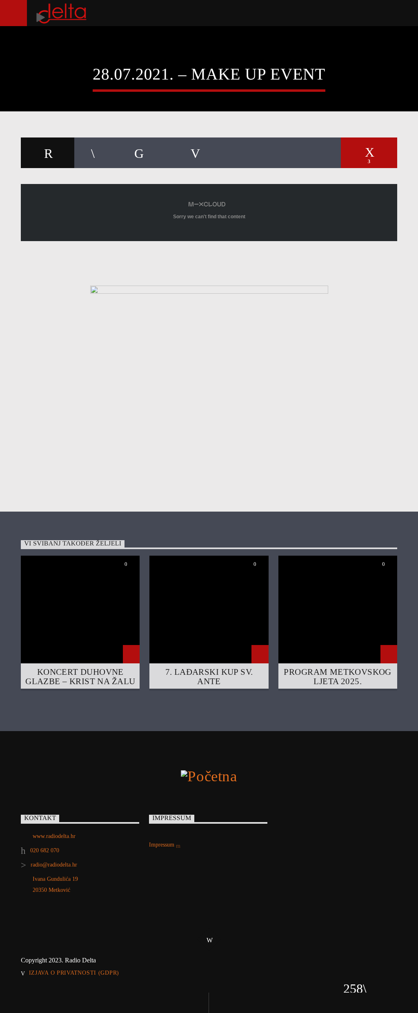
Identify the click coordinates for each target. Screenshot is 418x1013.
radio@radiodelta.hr (54, 865)
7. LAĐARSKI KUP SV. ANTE (209, 676)
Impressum (162, 845)
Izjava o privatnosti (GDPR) (74, 972)
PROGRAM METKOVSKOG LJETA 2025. (337, 676)
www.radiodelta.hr (54, 836)
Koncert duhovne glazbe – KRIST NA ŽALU (80, 676)
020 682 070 (44, 850)
